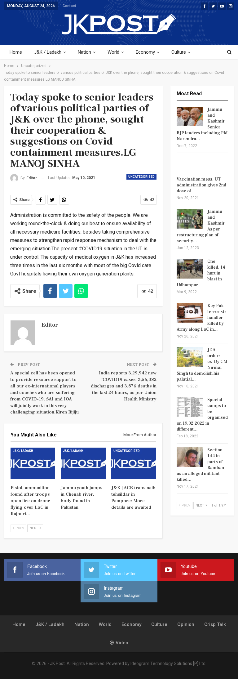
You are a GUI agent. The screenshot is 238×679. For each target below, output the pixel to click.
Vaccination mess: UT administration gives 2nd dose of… (201, 185)
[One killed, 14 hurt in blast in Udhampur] (190, 269)
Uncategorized (141, 176)
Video (122, 642)
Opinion (185, 624)
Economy (145, 52)
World (113, 52)
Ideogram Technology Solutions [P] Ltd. (168, 663)
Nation (84, 52)
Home (16, 52)
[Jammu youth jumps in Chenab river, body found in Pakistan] (83, 463)
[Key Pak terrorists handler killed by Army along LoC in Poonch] (190, 313)
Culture (178, 52)
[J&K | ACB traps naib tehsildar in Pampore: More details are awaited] (133, 463)
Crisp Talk (215, 624)
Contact (69, 6)
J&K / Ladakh (47, 52)
